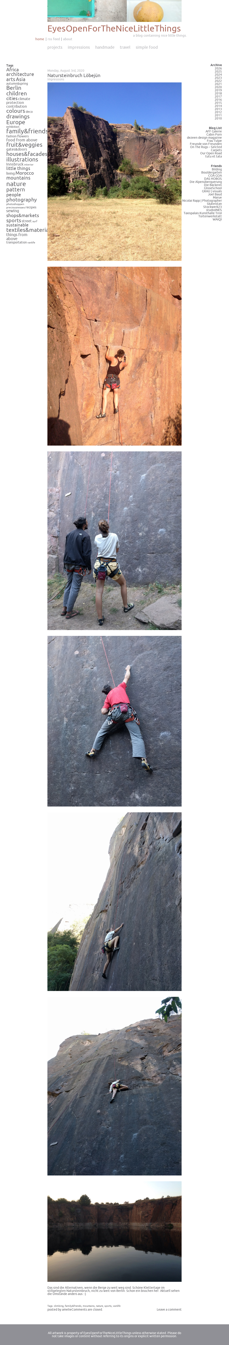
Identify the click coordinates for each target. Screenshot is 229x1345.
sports (13, 220)
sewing (12, 211)
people (13, 194)
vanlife (31, 242)
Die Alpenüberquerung (206, 182)
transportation (16, 242)
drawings (18, 116)
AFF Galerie (214, 131)
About (67, 39)
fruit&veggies (24, 145)
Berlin (13, 88)
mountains (18, 178)
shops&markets (22, 215)
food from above (21, 140)
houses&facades (26, 154)
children (16, 93)
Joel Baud (215, 194)
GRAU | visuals (212, 191)
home (39, 39)
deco (29, 111)
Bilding (217, 169)
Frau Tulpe (214, 140)
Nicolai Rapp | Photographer (202, 200)
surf (34, 221)
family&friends (27, 131)
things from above (17, 237)
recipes (30, 207)
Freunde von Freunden (206, 144)
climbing (59, 1306)
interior (29, 164)
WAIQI (217, 219)
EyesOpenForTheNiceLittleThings (114, 28)
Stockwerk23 (212, 207)
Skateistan (214, 203)
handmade (104, 47)
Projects (54, 47)
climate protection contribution (18, 102)
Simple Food (147, 47)
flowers (23, 136)
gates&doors (16, 149)
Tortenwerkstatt (210, 216)
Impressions (79, 47)
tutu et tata (213, 156)
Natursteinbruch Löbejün (73, 75)
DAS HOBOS (213, 178)
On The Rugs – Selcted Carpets (206, 148)
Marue (217, 197)
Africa (12, 69)
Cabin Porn (214, 134)
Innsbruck (14, 164)
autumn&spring (17, 83)
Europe (15, 122)
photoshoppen (15, 204)
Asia (20, 79)
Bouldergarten (211, 172)
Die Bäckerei (213, 185)
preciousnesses (15, 207)
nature (16, 183)
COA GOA (215, 175)
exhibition (12, 126)
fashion (11, 136)
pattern (15, 190)
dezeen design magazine (204, 137)
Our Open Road (211, 153)
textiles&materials (29, 230)
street (27, 221)
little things (18, 168)
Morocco (24, 173)
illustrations (22, 160)
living (10, 173)
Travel (125, 47)
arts (10, 79)
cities (11, 98)
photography (21, 200)
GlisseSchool (213, 188)
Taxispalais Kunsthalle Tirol (203, 213)
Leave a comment (169, 1309)
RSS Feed (54, 39)
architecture (20, 74)
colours (15, 111)
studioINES (214, 210)
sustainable (17, 225)
